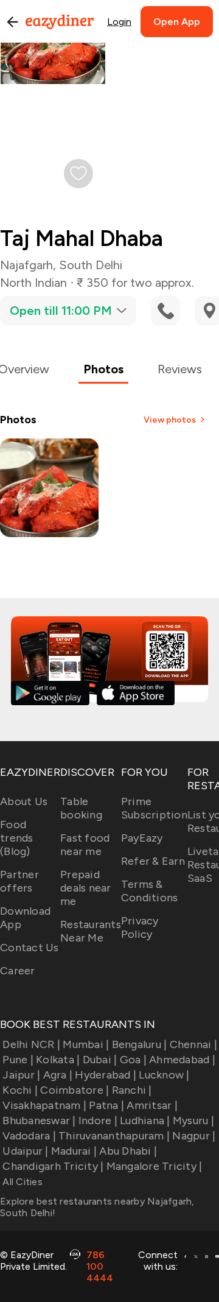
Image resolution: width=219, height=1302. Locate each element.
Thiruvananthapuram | (114, 1135)
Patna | (106, 1105)
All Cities (21, 1182)
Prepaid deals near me (85, 888)
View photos (170, 420)
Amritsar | (152, 1105)
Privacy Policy (140, 927)
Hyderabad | (105, 1075)
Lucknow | (164, 1075)
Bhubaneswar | (38, 1120)
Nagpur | (193, 1135)
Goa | (133, 1059)
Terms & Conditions (149, 891)
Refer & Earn (153, 861)
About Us (23, 801)
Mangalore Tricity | (154, 1166)
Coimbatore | (74, 1090)
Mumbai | (86, 1044)
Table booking (81, 808)
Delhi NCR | (31, 1044)
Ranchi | (131, 1090)
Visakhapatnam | (44, 1105)
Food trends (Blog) (16, 838)
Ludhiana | (145, 1120)
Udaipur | (25, 1151)
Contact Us (29, 947)
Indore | (97, 1120)
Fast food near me (84, 844)
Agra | (57, 1075)
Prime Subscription (154, 808)
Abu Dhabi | (128, 1151)
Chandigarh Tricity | (52, 1166)
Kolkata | (58, 1059)
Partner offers (19, 881)
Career (17, 970)
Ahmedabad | (182, 1059)
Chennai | (193, 1044)
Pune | (17, 1059)
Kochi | (20, 1090)
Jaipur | (21, 1075)
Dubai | (100, 1059)
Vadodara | (29, 1135)
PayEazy (142, 838)
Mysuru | (193, 1120)
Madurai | (74, 1151)
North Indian (33, 282)
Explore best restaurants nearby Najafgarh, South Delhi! (97, 1207)
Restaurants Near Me (90, 931)
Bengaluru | (139, 1044)
